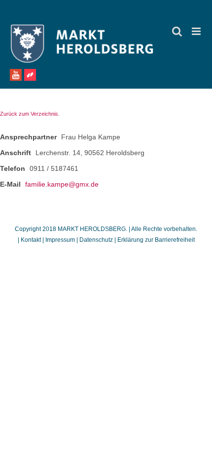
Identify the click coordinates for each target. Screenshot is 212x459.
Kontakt (31, 239)
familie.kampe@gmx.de (62, 184)
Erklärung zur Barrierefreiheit (156, 239)
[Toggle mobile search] (177, 31)
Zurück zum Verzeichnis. (30, 114)
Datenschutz (96, 239)
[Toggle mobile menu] (197, 31)
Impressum (60, 239)
